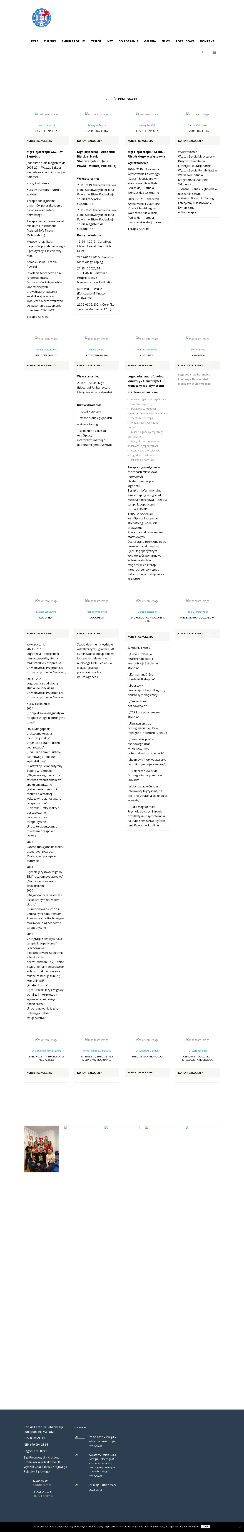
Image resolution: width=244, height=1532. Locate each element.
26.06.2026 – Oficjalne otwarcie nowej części (103, 1439)
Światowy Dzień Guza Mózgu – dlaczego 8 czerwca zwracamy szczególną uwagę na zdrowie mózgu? (102, 1463)
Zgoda (206, 1526)
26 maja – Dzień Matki (102, 1485)
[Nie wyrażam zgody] (239, 1527)
